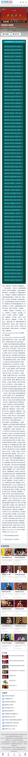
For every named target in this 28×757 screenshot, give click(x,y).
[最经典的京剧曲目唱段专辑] (20, 552)
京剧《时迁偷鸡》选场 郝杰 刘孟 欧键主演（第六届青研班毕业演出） (13, 67)
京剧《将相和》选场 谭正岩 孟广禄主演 (13, 173)
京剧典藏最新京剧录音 (12, 535)
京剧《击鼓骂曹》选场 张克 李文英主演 (13, 194)
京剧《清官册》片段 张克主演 (13, 260)
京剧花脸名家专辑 (19, 608)
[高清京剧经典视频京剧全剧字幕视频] (5, 667)
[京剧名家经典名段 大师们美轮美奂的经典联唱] (5, 672)
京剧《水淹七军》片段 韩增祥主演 (13, 207)
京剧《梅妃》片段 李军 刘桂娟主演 (13, 200)
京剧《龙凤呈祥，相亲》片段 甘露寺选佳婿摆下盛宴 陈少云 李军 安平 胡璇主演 (12, 244)
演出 (22, 29)
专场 (17, 29)
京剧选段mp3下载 (6, 574)
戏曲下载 (16, 34)
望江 (5, 31)
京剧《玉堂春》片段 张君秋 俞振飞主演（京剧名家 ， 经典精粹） (13, 230)
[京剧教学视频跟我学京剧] (20, 638)
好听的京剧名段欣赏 (20, 574)
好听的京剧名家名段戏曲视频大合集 (17, 655)
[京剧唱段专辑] (5, 677)
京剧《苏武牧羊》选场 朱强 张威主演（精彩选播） (13, 127)
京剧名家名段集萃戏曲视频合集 (16, 660)
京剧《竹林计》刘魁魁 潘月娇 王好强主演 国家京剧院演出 (13, 103)
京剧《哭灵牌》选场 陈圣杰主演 (13, 117)
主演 (7, 29)
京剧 (10, 27)
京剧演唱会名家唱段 (7, 608)
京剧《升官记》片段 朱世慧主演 (13, 267)
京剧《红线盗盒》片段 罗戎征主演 (13, 227)
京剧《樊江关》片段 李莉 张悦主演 (13, 163)
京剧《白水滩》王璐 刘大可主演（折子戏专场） (13, 83)
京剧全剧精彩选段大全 (7, 626)
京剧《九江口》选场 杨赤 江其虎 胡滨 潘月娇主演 (13, 224)
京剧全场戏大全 (13, 685)
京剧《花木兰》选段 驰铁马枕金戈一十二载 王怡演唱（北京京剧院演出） (13, 143)
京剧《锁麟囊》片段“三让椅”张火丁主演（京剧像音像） (13, 240)
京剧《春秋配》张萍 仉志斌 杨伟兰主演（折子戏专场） (13, 80)
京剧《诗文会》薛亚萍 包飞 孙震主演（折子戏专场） (13, 137)
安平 (7, 31)
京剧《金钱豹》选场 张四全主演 (13, 280)
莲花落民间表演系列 (10, 701)
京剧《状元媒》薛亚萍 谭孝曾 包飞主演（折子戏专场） (13, 53)
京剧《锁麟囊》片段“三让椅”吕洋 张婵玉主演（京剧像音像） (13, 204)
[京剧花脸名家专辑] (20, 603)
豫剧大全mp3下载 (10, 729)
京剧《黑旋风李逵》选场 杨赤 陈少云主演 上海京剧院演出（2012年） (13, 177)
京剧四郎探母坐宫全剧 (20, 626)
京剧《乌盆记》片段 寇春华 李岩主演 (13, 157)
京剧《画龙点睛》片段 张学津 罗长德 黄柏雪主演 (13, 197)
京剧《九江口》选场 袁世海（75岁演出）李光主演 (13, 254)
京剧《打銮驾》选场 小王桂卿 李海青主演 (13, 167)
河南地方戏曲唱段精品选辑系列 (13, 720)
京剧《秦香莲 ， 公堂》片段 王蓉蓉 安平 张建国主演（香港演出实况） (13, 183)
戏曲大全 (13, 27)
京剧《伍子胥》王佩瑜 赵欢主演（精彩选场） (13, 123)
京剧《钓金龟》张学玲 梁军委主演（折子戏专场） (13, 97)
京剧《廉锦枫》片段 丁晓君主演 (13, 220)
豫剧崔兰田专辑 (8, 704)
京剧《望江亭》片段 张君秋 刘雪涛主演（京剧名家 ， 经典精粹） (13, 250)
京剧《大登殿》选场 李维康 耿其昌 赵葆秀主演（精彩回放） (13, 50)
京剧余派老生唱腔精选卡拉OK (9, 643)
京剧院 (19, 29)
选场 (9, 29)
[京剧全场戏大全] (5, 687)
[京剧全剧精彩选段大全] (7, 620)
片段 (11, 29)
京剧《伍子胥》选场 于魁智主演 (13, 234)
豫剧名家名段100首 (9, 716)
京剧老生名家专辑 (6, 591)
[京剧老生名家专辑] (7, 586)
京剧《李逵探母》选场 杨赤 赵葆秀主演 (13, 270)
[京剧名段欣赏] (5, 682)
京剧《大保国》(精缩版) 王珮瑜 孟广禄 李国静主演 (13, 170)
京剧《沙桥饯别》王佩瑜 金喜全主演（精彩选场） (12, 130)
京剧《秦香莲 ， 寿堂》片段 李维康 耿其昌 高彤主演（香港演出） (13, 214)
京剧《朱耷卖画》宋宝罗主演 (12, 274)
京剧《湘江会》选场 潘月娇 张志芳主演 (13, 63)
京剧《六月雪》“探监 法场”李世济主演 (12, 190)
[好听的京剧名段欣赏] (20, 569)
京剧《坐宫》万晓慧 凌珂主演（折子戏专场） (13, 73)
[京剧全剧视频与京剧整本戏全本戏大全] (7, 552)
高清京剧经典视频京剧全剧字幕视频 (17, 665)
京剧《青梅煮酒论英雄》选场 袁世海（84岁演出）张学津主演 (13, 210)
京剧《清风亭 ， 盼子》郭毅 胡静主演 (13, 113)
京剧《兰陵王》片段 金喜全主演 (13, 180)
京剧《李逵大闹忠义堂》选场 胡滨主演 (12, 90)
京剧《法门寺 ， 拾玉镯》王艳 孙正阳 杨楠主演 (13, 57)
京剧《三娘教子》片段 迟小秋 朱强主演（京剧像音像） (13, 150)
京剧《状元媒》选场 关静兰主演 (13, 264)
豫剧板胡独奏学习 (9, 710)
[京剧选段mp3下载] (7, 569)
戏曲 (9, 31)
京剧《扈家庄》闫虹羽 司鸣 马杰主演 (13, 100)
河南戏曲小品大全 (9, 707)
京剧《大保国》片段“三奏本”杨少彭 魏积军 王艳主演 (13, 247)
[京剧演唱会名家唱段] (7, 603)
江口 (3, 31)
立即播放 (6, 34)
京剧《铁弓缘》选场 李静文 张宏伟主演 (13, 237)
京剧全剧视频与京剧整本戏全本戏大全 (11, 557)
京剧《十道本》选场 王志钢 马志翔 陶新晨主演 (13, 110)
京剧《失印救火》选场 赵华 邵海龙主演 (13, 70)
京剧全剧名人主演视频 (12, 539)
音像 (11, 31)
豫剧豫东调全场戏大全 (11, 725)
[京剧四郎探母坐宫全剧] (20, 620)
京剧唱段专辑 (12, 675)
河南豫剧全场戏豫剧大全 (11, 713)
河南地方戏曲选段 (9, 695)
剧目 (24, 29)
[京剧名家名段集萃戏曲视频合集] (5, 662)
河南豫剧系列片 (8, 698)
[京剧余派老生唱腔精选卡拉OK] (7, 638)
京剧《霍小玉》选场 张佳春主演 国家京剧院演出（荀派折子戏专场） (13, 140)
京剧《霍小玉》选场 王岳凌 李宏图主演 (13, 120)
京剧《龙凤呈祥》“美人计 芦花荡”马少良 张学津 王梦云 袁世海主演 (13, 153)
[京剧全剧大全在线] (20, 586)
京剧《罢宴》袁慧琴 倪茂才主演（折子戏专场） (13, 87)
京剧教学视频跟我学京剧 (21, 643)
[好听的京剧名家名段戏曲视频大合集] (5, 657)
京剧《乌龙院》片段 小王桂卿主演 (13, 217)
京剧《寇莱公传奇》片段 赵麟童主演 (12, 277)
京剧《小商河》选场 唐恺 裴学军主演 (13, 107)
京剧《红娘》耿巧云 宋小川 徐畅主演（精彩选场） (13, 133)
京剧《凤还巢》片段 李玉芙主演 (13, 257)
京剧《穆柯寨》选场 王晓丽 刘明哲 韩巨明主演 (13, 147)
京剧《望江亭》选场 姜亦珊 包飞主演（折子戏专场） (13, 77)
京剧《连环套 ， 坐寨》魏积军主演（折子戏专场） (13, 93)
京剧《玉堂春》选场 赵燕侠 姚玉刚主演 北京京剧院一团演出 (13, 160)
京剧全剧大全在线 (19, 591)
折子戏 (14, 29)
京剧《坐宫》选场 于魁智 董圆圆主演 (13, 187)
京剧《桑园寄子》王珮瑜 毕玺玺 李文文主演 (12, 47)
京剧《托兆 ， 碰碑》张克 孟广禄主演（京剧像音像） (13, 60)
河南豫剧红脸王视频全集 (12, 722)
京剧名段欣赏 (12, 680)
